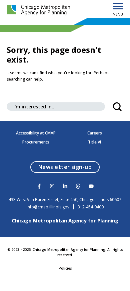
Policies (65, 268)
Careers (94, 133)
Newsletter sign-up (69, 167)
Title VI (94, 142)
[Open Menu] (118, 6)
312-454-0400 (91, 207)
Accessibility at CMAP (36, 133)
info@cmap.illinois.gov (48, 207)
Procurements (35, 142)
